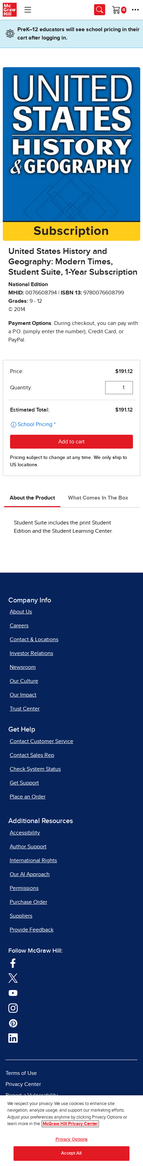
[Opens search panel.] (99, 9)
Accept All (71, 1153)
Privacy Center (23, 1084)
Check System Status (35, 769)
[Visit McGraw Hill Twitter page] (13, 977)
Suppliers (21, 916)
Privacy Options (72, 1139)
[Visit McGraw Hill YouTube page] (13, 992)
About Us (21, 612)
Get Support (24, 783)
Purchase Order (28, 902)
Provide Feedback (31, 930)
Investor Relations (31, 653)
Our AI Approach (30, 874)
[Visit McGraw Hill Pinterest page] (13, 1022)
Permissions (24, 888)
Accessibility (25, 833)
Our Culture (24, 681)
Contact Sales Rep (32, 755)
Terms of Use (21, 1073)
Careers (19, 625)
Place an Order (27, 797)
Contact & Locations (34, 639)
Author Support (28, 846)
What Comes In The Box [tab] (98, 498)
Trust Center (25, 709)
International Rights (33, 860)
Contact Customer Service (41, 741)
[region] (71, 1130)
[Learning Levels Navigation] (27, 9)
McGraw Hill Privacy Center (70, 1124)
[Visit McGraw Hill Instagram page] (13, 1007)
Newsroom (23, 667)
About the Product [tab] (32, 498)
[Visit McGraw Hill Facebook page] (13, 962)
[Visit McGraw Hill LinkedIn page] (13, 1038)
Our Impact (23, 695)
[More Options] (135, 10)
